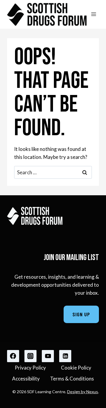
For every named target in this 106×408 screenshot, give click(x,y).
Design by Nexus (82, 391)
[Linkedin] (65, 356)
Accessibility (26, 378)
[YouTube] (48, 356)
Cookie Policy (76, 368)
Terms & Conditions (72, 378)
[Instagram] (30, 356)
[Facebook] (13, 356)
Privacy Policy (30, 368)
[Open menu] (93, 14)
